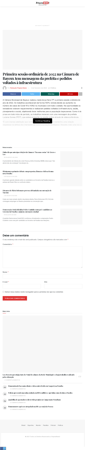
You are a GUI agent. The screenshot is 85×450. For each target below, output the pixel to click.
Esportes (31, 425)
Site (45, 282)
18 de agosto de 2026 (11, 157)
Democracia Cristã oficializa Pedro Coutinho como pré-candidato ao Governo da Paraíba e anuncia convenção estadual (27, 211)
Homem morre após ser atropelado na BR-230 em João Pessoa (30, 407)
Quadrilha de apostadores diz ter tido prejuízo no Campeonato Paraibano (34, 400)
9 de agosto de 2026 (10, 176)
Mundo (38, 425)
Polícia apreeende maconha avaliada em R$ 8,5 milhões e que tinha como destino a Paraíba (40, 393)
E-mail (6, 282)
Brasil (23, 425)
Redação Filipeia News (18, 88)
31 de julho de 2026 (10, 214)
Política (53, 88)
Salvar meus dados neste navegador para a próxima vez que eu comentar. (34, 292)
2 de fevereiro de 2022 (39, 88)
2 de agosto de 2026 (10, 195)
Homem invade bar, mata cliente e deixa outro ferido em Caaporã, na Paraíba (35, 386)
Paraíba (45, 425)
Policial (53, 425)
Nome (6, 272)
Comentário (8, 244)
